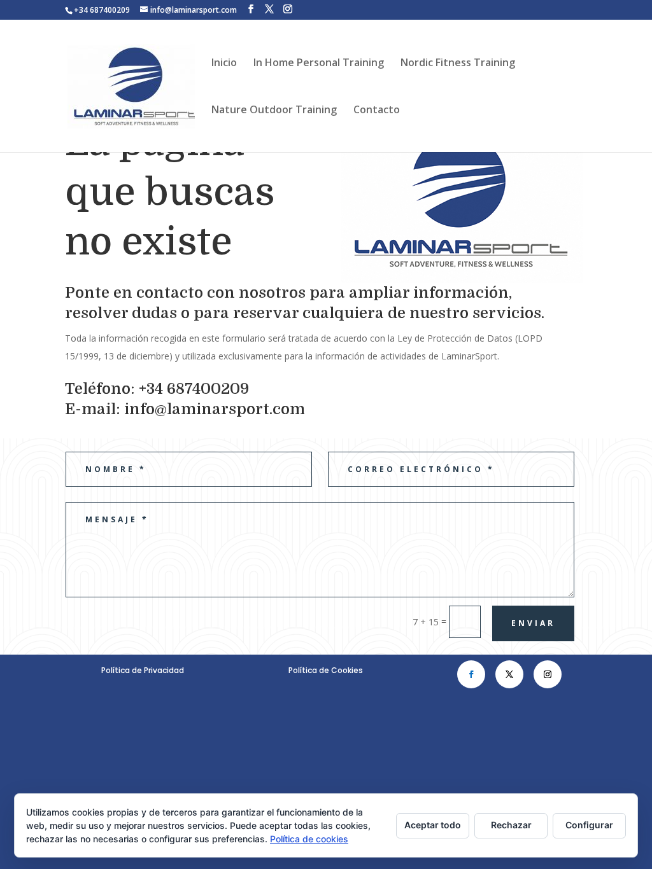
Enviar (533, 623)
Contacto (376, 110)
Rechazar (511, 824)
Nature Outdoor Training (274, 110)
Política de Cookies (325, 670)
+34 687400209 (102, 9)
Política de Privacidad (142, 670)
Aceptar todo (432, 824)
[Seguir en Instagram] (548, 674)
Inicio (224, 63)
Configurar (589, 824)
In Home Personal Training (318, 63)
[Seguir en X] (509, 674)
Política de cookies (309, 838)
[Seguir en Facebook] (471, 674)
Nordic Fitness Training (457, 63)
